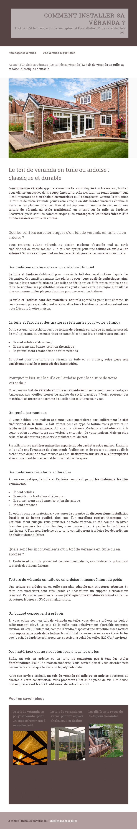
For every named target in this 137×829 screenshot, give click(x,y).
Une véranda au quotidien (59, 52)
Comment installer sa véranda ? (84, 18)
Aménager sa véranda (22, 52)
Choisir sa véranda (35, 64)
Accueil (14, 64)
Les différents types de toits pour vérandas (105, 714)
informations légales (63, 820)
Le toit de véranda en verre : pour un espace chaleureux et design (66, 716)
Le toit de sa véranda (65, 64)
